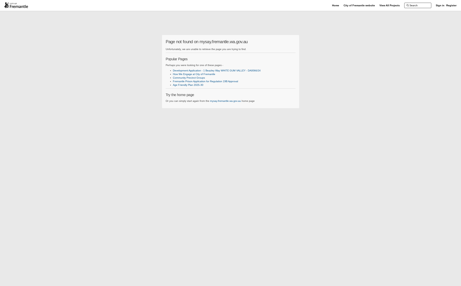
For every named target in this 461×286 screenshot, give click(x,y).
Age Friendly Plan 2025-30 (188, 84)
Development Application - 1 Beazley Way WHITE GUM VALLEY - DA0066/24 (217, 70)
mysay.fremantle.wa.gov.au (225, 100)
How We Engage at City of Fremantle (194, 74)
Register (451, 5)
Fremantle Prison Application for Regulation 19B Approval (205, 81)
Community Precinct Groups (189, 77)
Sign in (440, 5)
